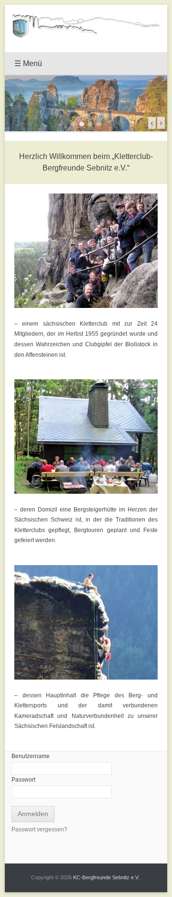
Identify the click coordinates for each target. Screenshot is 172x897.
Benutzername (30, 756)
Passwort (23, 779)
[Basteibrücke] (86, 103)
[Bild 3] (90, 124)
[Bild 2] (81, 124)
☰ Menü (28, 63)
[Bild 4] (99, 124)
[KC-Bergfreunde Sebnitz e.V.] (86, 26)
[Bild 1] (73, 124)
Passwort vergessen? (39, 829)
